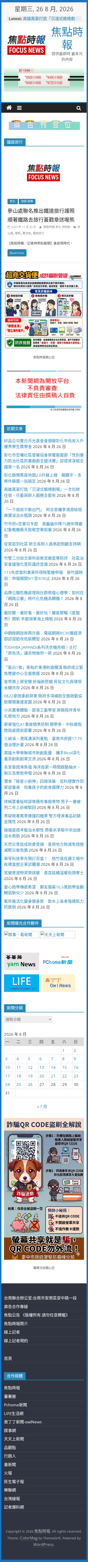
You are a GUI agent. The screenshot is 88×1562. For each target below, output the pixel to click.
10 (7, 1067)
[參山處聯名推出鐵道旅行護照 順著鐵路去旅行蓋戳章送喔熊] (44, 153)
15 (64, 1067)
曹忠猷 (27, 233)
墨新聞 (10, 1464)
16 (76, 1067)
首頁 (8, 1358)
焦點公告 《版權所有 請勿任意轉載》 (37, 1315)
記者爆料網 (14, 1507)
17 (7, 1076)
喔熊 (18, 233)
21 (53, 1076)
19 (30, 1076)
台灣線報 (12, 1498)
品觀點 (10, 1447)
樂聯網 (10, 1490)
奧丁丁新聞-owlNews (23, 1422)
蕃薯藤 (10, 1396)
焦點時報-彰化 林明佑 (57, 227)
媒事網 (10, 1430)
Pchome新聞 (15, 1405)
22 (64, 1076)
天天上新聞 (14, 1439)
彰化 (12, 201)
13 (41, 1067)
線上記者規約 (16, 1340)
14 (53, 1067)
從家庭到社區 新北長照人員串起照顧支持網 (42, 544)
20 (41, 1076)
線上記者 (12, 1332)
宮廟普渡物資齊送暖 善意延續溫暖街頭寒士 (44, 872)
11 (18, 1067)
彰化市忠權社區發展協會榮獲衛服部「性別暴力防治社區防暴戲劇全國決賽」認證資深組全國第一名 (44, 461)
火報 (8, 1473)
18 (18, 1076)
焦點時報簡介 (16, 1323)
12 (30, 1067)
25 (18, 1084)
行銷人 (10, 1456)
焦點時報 (67, 38)
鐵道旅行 (38, 233)
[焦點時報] (9, 108)
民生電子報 (14, 1481)
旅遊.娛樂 (27, 201)
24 (7, 1084)
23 (76, 1076)
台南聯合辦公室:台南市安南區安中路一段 (40, 1298)
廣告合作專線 (16, 1306)
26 (30, 1084)
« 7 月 (42, 1106)
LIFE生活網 (13, 1413)
